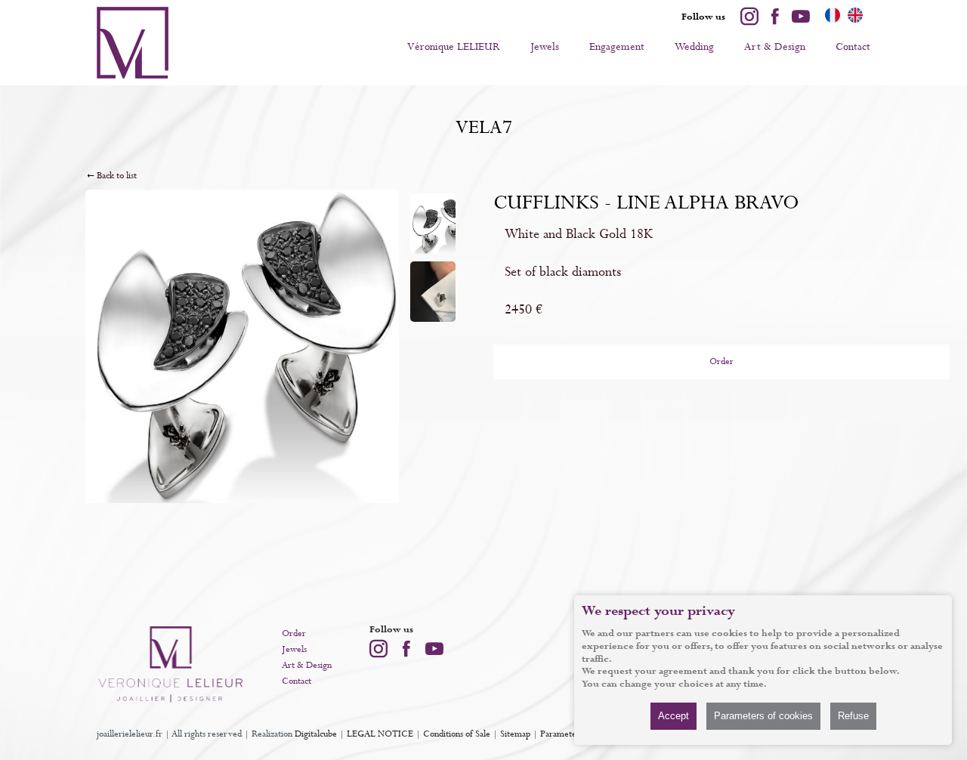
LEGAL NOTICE (380, 734)
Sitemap (515, 734)
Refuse (853, 715)
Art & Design (774, 47)
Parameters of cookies (763, 715)
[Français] (832, 20)
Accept (673, 715)
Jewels (544, 47)
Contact (853, 47)
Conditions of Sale (456, 734)
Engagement (616, 47)
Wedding (694, 47)
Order (721, 362)
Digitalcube (316, 734)
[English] (855, 20)
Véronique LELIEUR (453, 47)
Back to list (117, 176)
